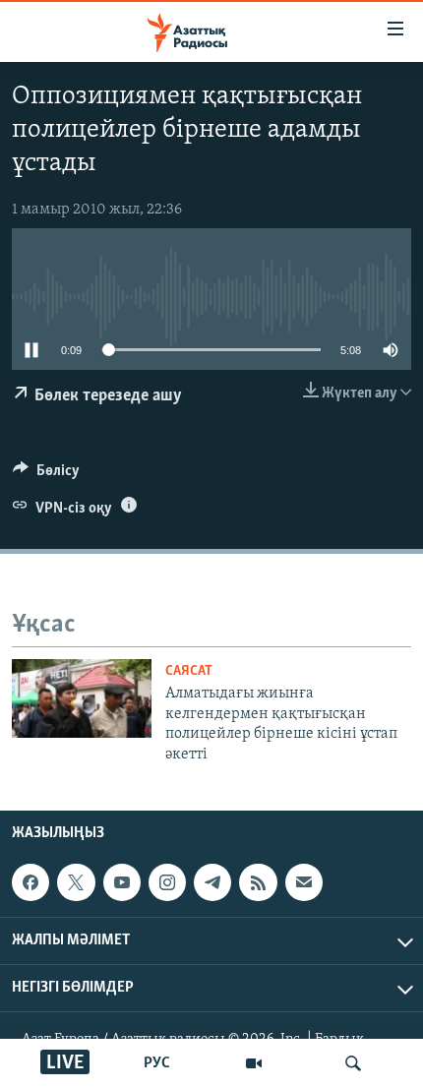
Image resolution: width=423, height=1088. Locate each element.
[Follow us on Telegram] (212, 882)
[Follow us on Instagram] (167, 882)
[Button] (46, 475)
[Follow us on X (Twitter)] (75, 882)
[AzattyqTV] (253, 1063)
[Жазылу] (304, 882)
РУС (157, 1063)
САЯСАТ (188, 671)
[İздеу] (353, 1063)
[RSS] (257, 882)
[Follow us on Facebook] (30, 882)
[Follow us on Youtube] (122, 882)
